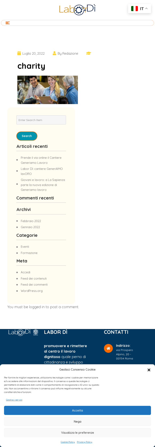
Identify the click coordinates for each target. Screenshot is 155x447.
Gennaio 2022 (30, 227)
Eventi (25, 247)
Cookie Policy (68, 441)
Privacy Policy (84, 441)
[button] (149, 370)
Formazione (29, 253)
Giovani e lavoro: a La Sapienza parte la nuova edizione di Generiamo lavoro (43, 185)
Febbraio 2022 (31, 221)
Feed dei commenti (34, 284)
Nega (77, 421)
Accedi (25, 272)
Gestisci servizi (14, 399)
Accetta (77, 410)
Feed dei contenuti (34, 278)
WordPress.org (32, 291)
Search (27, 136)
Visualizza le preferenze (77, 432)
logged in (37, 307)
